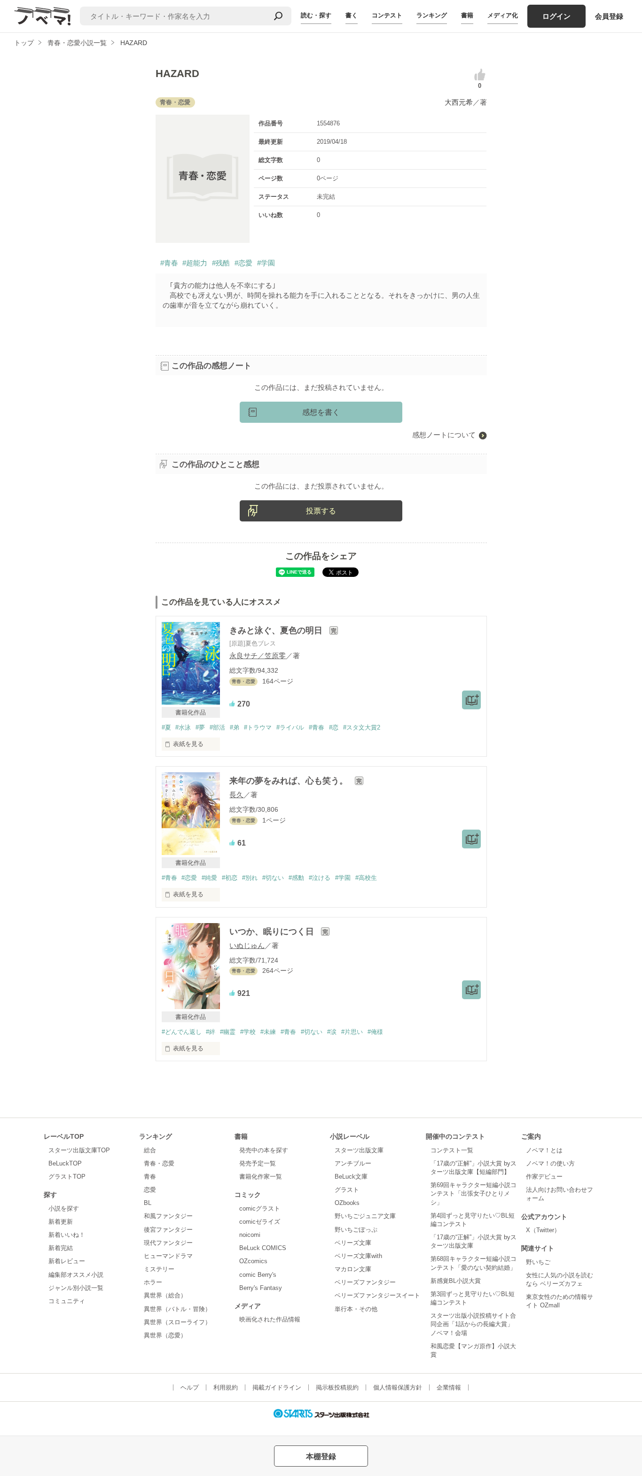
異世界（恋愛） (165, 1335)
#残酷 (221, 263)
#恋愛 (243, 263)
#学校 (248, 1031)
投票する (321, 511)
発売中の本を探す (263, 1150)
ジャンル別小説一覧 (75, 1287)
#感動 (296, 877)
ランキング (431, 15)
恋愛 (150, 1189)
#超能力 (194, 263)
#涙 (332, 1031)
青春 (150, 1176)
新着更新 (60, 1221)
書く (351, 15)
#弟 (234, 727)
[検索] (278, 16)
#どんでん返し (182, 1031)
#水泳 (183, 727)
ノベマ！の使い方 (550, 1163)
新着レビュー (66, 1261)
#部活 (217, 727)
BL (147, 1202)
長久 (236, 795)
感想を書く (321, 412)
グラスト (347, 1189)
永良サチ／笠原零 (257, 656)
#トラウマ (258, 727)
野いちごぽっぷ (356, 1229)
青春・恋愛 (159, 1163)
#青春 (169, 263)
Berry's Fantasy (260, 1287)
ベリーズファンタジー (365, 1282)
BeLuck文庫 (351, 1176)
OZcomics (253, 1261)
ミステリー (159, 1269)
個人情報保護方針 (397, 1387)
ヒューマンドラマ (168, 1255)
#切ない (273, 877)
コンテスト (387, 15)
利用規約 (225, 1387)
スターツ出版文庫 (359, 1150)
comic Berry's (257, 1274)
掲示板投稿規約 (337, 1387)
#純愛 (209, 877)
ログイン (556, 16)
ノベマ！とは (544, 1150)
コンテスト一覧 (452, 1150)
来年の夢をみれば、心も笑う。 (289, 780)
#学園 (266, 263)
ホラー (153, 1282)
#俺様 (375, 1031)
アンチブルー (353, 1163)
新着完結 (60, 1247)
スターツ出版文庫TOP (79, 1150)
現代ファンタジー (168, 1242)
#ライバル (290, 727)
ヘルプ (189, 1387)
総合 (150, 1150)
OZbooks (347, 1202)
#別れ (250, 877)
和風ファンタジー (168, 1216)
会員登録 (609, 16)
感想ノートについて (444, 435)
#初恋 (229, 877)
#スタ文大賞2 (361, 727)
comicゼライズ (259, 1221)
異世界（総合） (165, 1295)
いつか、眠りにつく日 (272, 931)
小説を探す (63, 1208)
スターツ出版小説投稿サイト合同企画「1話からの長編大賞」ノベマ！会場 (473, 1324)
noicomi (249, 1234)
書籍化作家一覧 (260, 1176)
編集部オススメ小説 (75, 1274)
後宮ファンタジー (168, 1229)
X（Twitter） (543, 1230)
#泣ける (319, 877)
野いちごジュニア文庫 (365, 1216)
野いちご (538, 1262)
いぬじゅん (247, 945)
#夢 (200, 727)
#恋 (333, 727)
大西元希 (459, 102)
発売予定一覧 (257, 1163)
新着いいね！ (66, 1234)
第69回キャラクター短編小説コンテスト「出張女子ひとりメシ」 (474, 1193)
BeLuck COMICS (262, 1247)
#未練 (268, 1031)
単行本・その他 (356, 1309)
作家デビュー (544, 1176)
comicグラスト (259, 1208)
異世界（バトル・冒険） (177, 1309)
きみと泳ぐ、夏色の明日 (277, 630)
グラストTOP (67, 1176)
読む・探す (316, 15)
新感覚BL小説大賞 (456, 1280)
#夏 (166, 727)
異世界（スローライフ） (177, 1322)
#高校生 (366, 877)
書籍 (467, 15)
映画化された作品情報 (269, 1319)
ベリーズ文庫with (358, 1255)
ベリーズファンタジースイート (377, 1295)
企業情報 (449, 1387)
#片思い (352, 1031)
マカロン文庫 (353, 1269)
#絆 (210, 1031)
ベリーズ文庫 (353, 1242)
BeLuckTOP (65, 1163)
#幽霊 (227, 1031)
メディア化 (502, 15)
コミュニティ (66, 1301)
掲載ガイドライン (276, 1387)
